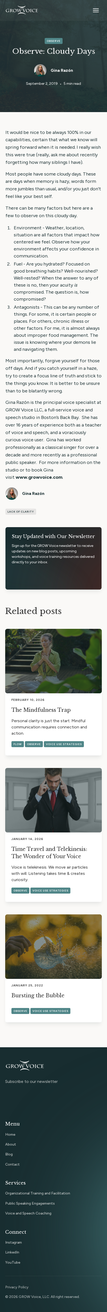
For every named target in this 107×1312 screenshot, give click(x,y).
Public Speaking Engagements (30, 1203)
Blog (9, 1154)
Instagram (13, 1242)
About (10, 1144)
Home (10, 1134)
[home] (21, 10)
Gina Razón (62, 70)
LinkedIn (12, 1252)
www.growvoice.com (39, 477)
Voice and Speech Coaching (28, 1213)
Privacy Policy (17, 1287)
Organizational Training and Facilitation (37, 1193)
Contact (12, 1164)
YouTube (12, 1262)
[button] (96, 10)
